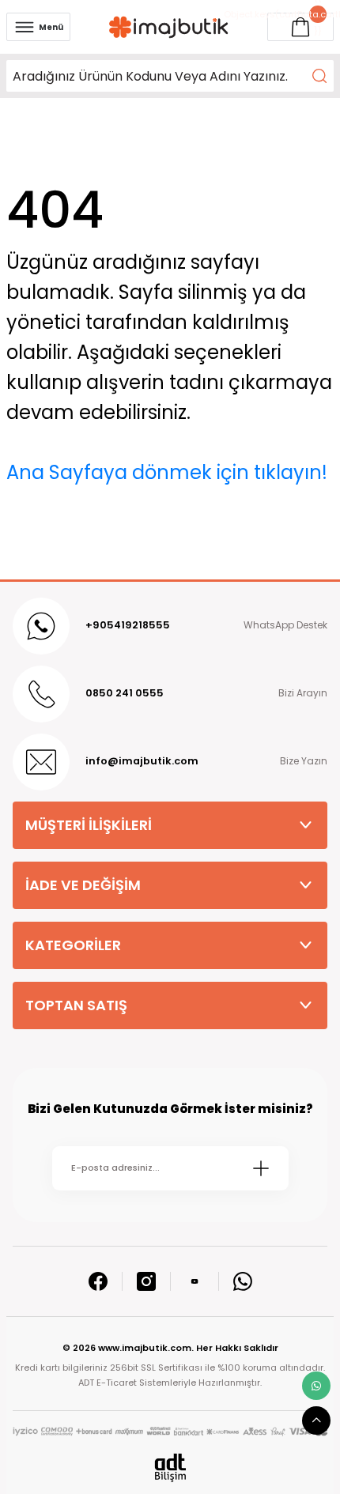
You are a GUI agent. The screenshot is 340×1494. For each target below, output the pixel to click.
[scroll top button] (316, 1420)
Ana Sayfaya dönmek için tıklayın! (166, 472)
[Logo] (169, 27)
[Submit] (261, 1168)
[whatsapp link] (316, 1385)
